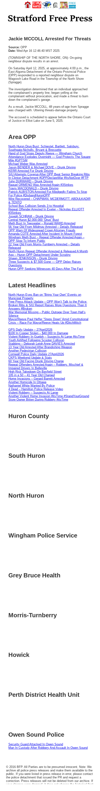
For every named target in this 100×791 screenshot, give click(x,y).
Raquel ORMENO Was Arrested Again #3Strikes (40, 185)
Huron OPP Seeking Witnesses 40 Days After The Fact (45, 269)
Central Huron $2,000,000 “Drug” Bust (33, 220)
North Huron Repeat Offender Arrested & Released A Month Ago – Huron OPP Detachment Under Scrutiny (48, 253)
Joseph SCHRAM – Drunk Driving (31, 216)
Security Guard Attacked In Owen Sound (35, 744)
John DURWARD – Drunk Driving (30, 181)
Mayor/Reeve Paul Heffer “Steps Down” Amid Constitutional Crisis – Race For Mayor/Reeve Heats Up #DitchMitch (48, 320)
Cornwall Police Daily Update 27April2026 (36, 354)
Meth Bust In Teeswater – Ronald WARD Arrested (41, 223)
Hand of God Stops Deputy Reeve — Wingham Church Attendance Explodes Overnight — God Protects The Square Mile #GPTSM (49, 157)
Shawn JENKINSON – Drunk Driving (32, 258)
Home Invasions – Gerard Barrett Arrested (36, 378)
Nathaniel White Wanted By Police (31, 385)
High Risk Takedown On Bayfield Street (35, 371)
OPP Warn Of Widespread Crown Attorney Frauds (41, 230)
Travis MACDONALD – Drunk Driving (33, 188)
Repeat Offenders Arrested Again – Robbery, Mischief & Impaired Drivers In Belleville (45, 366)
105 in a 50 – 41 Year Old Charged (31, 375)
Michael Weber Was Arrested (27, 164)
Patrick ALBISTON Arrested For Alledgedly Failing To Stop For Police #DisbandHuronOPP (47, 193)
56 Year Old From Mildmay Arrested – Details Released (45, 227)
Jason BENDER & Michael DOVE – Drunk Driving (42, 167)
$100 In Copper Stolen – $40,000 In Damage (38, 333)
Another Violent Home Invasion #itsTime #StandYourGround (48, 396)
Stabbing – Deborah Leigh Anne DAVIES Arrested (41, 343)
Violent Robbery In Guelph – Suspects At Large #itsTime (46, 336)
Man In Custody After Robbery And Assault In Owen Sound (48, 747)
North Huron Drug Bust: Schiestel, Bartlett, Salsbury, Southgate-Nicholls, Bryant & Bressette (43, 148)
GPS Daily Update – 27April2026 (30, 329)
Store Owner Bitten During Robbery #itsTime (38, 399)
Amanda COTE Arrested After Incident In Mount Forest (45, 234)
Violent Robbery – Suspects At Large (33, 392)
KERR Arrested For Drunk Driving (30, 171)
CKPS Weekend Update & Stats (30, 357)
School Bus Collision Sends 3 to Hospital (36, 206)
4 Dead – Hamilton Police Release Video (35, 389)
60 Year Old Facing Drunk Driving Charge (36, 361)
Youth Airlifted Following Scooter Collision (36, 340)
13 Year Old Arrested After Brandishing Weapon (40, 347)
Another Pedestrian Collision (27, 350)
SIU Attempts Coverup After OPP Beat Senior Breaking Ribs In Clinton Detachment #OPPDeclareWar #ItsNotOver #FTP (49, 176)
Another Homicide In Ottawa (27, 382)
